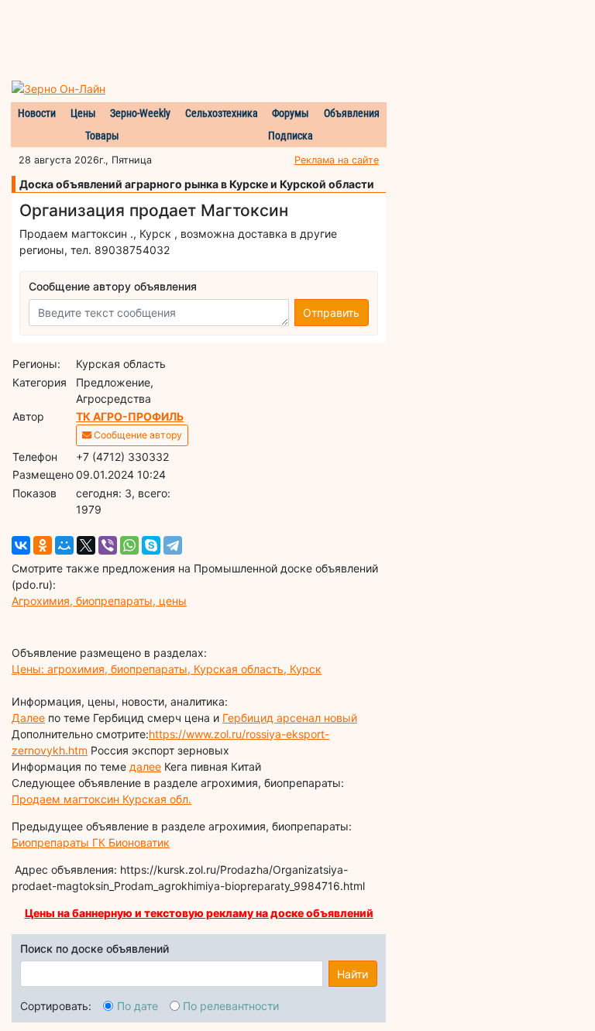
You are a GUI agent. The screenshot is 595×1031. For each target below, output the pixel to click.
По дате (137, 1005)
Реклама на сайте (336, 160)
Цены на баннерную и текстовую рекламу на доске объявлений (199, 912)
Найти (352, 974)
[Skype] (151, 545)
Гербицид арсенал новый (289, 717)
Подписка (290, 135)
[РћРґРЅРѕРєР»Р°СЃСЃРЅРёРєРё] (42, 545)
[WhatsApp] (129, 545)
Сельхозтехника (221, 113)
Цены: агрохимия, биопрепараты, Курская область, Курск (167, 668)
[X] (86, 545)
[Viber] (107, 545)
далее (145, 766)
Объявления (352, 113)
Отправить (331, 312)
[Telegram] (172, 545)
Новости (37, 113)
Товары (102, 135)
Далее (28, 717)
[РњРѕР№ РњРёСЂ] (64, 545)
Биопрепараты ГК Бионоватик (91, 842)
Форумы (290, 113)
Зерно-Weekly (140, 113)
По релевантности (231, 1005)
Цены (83, 113)
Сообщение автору (136, 435)
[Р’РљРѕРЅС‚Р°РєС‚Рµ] (21, 545)
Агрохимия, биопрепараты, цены (99, 600)
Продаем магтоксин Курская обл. (101, 799)
